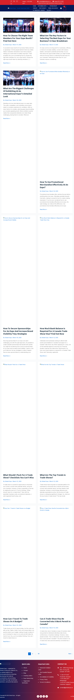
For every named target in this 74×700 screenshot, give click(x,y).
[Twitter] (11, 3)
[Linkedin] (14, 1)
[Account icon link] (61, 8)
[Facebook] (11, 1)
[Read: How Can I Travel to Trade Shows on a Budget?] (18, 561)
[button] (43, 6)
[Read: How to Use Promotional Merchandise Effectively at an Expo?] (55, 124)
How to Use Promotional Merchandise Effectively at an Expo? (54, 184)
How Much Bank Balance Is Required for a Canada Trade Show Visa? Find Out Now (53, 331)
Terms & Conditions (45, 682)
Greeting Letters (27, 675)
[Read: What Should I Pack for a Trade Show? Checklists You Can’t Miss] (18, 417)
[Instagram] (17, 1)
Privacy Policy (44, 679)
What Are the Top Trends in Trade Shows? (53, 476)
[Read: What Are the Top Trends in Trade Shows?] (55, 417)
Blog (24, 673)
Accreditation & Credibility (47, 677)
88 (38, 653)
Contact (25, 670)
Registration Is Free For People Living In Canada (50, 3)
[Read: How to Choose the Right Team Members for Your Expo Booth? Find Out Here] (18, 25)
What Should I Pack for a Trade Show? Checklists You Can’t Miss (18, 476)
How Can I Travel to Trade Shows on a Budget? (15, 620)
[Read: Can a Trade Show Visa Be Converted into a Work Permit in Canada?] (55, 561)
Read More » (6, 63)
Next (71, 653)
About (25, 667)
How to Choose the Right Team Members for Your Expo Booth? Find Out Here (18, 38)
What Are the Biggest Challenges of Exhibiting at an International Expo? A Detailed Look (18, 92)
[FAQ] (72, 696)
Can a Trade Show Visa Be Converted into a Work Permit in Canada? (55, 621)
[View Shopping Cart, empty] (64, 8)
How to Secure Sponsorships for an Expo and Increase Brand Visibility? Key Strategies (18, 331)
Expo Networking (28, 678)
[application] (47, 6)
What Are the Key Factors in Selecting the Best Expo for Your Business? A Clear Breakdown (55, 38)
